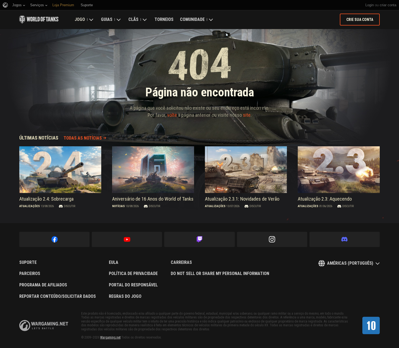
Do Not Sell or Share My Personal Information (220, 273)
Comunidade (192, 19)
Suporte (28, 262)
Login (369, 5)
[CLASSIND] (371, 325)
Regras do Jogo (125, 296)
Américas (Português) (350, 263)
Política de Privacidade (133, 273)
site (247, 115)
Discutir (69, 206)
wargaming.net (43, 325)
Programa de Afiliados (43, 285)
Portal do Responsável (133, 285)
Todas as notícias (83, 138)
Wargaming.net (110, 337)
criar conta (388, 5)
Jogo (80, 19)
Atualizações (29, 206)
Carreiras (181, 262)
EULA (113, 262)
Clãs (133, 19)
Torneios (163, 19)
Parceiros (29, 273)
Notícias (118, 206)
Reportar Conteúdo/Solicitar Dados (57, 296)
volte (172, 115)
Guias (106, 19)
